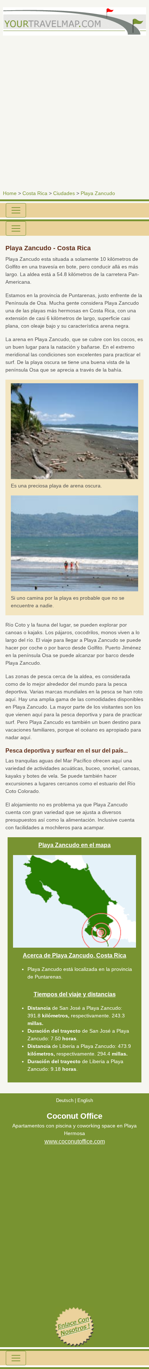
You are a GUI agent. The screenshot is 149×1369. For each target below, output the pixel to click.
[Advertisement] (74, 110)
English (85, 1100)
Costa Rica (34, 193)
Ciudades (64, 193)
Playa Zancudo (98, 193)
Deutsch (64, 1100)
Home (10, 193)
